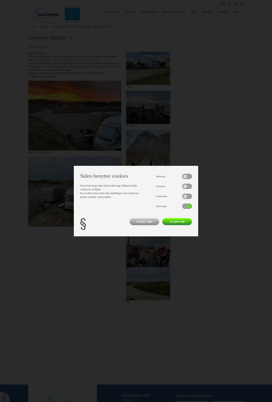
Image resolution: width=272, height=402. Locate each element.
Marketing (160, 176)
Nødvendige (161, 206)
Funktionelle (161, 196)
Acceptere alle (177, 221)
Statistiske (160, 186)
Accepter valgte (144, 221)
